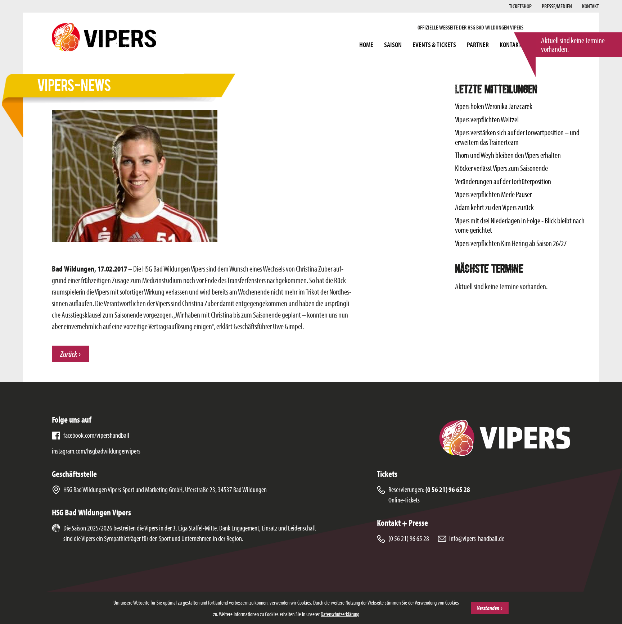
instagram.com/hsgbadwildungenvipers (96, 450)
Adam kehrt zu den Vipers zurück (494, 207)
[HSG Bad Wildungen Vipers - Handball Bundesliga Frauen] (104, 37)
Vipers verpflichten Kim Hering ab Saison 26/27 (511, 243)
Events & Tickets (434, 44)
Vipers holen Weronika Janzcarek (493, 106)
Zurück (68, 354)
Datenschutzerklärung (340, 614)
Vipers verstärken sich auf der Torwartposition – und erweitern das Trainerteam (517, 137)
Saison (393, 44)
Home (366, 44)
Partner (478, 44)
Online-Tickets (404, 499)
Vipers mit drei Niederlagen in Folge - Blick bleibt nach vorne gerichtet (520, 225)
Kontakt (590, 6)
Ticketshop (520, 6)
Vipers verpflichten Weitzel (487, 119)
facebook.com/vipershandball (96, 435)
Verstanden (488, 607)
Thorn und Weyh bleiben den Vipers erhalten (508, 155)
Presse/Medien (557, 6)
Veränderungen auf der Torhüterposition (503, 181)
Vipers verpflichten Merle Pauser (493, 194)
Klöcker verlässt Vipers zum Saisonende (501, 168)
